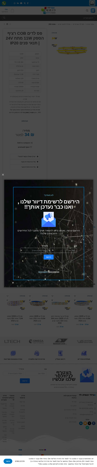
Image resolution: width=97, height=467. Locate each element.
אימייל (45, 246)
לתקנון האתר (42, 272)
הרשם (48, 257)
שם (75, 246)
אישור (8, 461)
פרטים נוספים (19, 461)
